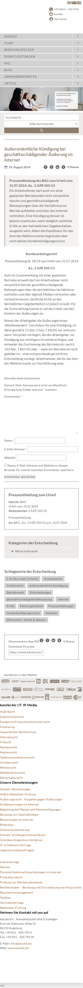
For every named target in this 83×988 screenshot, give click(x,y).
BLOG (8, 70)
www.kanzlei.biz (18, 948)
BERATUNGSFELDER (19, 49)
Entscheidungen (40, 592)
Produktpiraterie (11, 877)
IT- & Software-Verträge (15, 845)
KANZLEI (10, 36)
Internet (63, 599)
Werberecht (8, 767)
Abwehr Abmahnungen (15, 789)
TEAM (8, 43)
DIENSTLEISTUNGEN (19, 56)
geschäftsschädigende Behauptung (29, 599)
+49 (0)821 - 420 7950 (66, 9)
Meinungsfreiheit (31, 606)
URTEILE (10, 83)
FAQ (7, 63)
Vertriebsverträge (11, 902)
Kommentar (13, 396)
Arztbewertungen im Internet (19, 804)
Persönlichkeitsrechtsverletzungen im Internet (30, 872)
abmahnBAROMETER (20, 76)
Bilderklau (7, 824)
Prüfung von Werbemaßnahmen (21, 882)
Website (9, 457)
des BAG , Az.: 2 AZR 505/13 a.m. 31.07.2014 (38, 522)
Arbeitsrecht (15, 585)
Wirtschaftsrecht (26, 551)
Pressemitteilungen (61, 606)
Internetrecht (9, 737)
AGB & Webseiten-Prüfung (18, 794)
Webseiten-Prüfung (13, 907)
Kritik (10, 606)
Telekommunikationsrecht (17, 757)
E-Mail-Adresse (15, 449)
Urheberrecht (9, 762)
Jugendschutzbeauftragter (17, 850)
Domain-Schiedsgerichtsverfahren (22, 835)
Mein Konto (60, 19)
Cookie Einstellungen (14, 955)
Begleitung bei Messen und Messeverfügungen (30, 809)
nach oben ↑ (8, 975)
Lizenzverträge (9, 862)
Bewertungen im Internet (16, 819)
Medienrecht (8, 752)
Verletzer (51, 613)
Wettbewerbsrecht (12, 772)
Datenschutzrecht (12, 717)
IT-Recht (5, 742)
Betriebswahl (15, 592)
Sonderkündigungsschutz (23, 613)
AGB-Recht (7, 711)
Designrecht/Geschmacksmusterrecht (25, 722)
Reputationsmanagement (16, 892)
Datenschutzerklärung (14, 830)
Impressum (7, 970)
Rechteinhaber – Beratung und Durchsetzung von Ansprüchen (41, 887)
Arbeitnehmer (53, 578)
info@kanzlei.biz (21, 943)
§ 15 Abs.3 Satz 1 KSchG (22, 578)
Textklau (5, 897)
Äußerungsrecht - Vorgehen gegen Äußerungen (31, 799)
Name (9, 440)
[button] (45, 167)
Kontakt (58, 14)
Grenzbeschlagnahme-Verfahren (21, 840)
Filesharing (7, 727)
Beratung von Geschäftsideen (19, 814)
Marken (5, 867)
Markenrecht (8, 747)
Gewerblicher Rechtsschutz (18, 732)
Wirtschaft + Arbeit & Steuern (26, 620)
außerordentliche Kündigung (48, 585)
